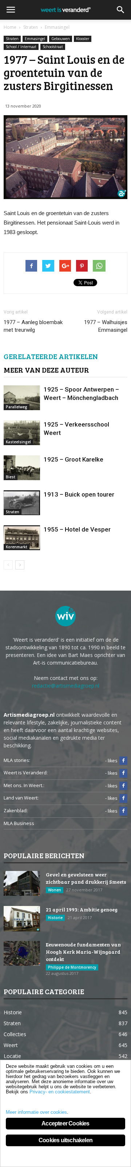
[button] (121, 10)
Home (10, 27)
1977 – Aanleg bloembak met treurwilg (33, 326)
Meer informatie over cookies (36, 1112)
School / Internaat (21, 46)
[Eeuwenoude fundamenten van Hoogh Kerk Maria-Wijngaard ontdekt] (22, 953)
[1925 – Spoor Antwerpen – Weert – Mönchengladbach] (22, 398)
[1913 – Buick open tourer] (22, 503)
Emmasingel (35, 38)
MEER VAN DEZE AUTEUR (46, 370)
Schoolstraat (53, 46)
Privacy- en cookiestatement (59, 1091)
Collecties (15, 1034)
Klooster (82, 38)
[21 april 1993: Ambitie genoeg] (22, 919)
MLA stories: (17, 760)
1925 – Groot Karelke (73, 459)
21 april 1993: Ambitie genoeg (82, 909)
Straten (12, 38)
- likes (111, 761)
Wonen (54, 889)
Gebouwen (60, 38)
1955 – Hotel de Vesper (77, 529)
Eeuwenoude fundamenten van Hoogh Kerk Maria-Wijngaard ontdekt (83, 951)
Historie (55, 917)
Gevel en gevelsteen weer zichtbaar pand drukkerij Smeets (86, 878)
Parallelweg (16, 406)
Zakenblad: (16, 811)
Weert (11, 1045)
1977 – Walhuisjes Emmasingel (105, 326)
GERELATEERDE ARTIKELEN (51, 356)
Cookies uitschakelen (65, 1140)
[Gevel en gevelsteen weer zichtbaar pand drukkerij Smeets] (22, 883)
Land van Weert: (21, 798)
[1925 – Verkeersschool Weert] (22, 433)
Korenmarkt (16, 546)
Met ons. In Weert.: (24, 785)
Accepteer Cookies (65, 1123)
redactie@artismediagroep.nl (65, 685)
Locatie (12, 1056)
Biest (10, 476)
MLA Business (19, 823)
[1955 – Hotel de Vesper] (22, 538)
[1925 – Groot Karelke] (22, 468)
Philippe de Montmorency (72, 967)
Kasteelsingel (18, 441)
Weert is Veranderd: (26, 773)
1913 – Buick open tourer (79, 494)
